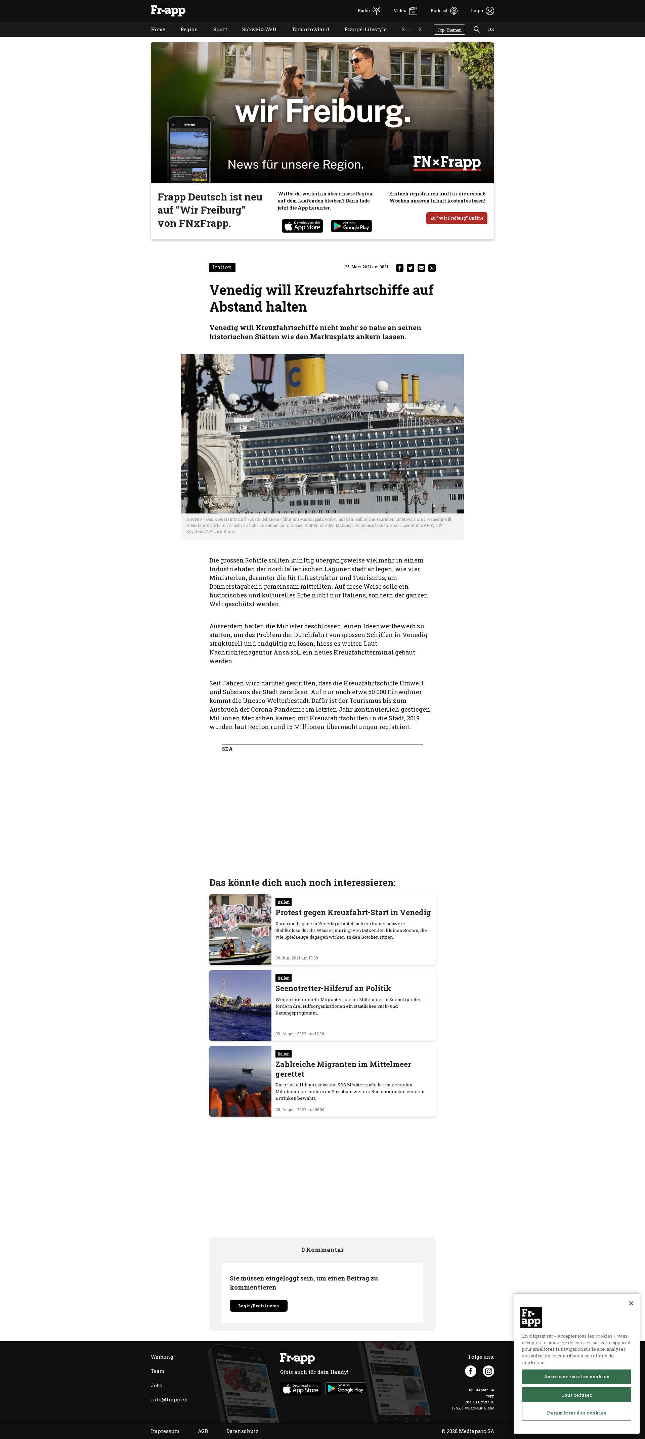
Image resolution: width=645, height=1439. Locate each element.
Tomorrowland (305, 38)
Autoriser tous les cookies (576, 1377)
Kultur (405, 38)
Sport (215, 38)
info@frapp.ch (169, 1399)
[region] (577, 1363)
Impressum (165, 1431)
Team (157, 1370)
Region (184, 38)
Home (153, 38)
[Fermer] (631, 1303)
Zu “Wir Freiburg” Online (456, 218)
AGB (203, 1431)
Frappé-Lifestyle (360, 38)
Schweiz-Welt (254, 38)
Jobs (156, 1385)
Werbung (162, 1356)
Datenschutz (242, 1431)
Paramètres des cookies (576, 1413)
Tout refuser (576, 1395)
